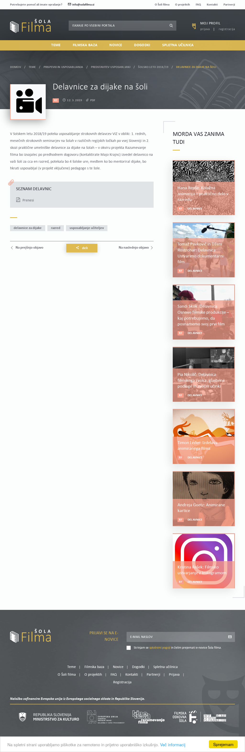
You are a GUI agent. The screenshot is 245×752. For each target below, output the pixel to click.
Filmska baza (85, 45)
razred (55, 228)
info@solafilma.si (83, 4)
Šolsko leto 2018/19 (153, 67)
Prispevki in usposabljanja (63, 67)
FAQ (198, 4)
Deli (84, 248)
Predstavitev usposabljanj (110, 67)
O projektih (182, 4)
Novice (115, 45)
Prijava (205, 29)
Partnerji (229, 4)
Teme (56, 45)
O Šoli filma (162, 4)
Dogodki (142, 45)
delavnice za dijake (28, 228)
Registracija (227, 29)
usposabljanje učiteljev (87, 228)
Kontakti (212, 4)
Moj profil (210, 23)
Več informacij (172, 744)
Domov (15, 67)
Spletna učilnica (178, 45)
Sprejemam (223, 744)
